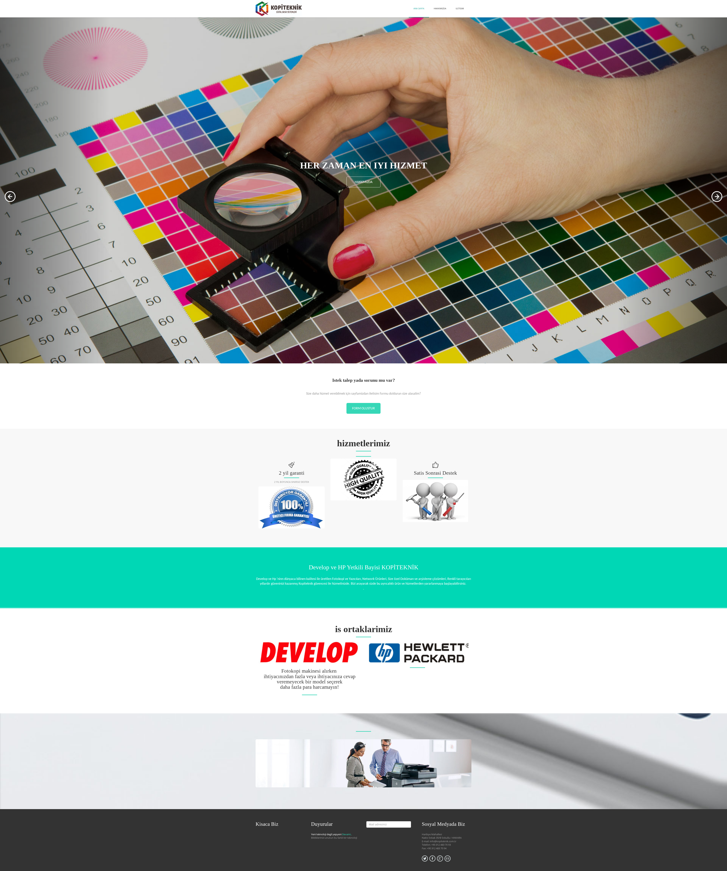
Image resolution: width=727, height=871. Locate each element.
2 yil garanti (291, 473)
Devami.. (347, 834)
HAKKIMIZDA (440, 8)
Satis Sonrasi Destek (435, 473)
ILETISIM (460, 8)
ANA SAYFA (418, 8)
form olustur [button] (363, 408)
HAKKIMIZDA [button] (363, 201)
